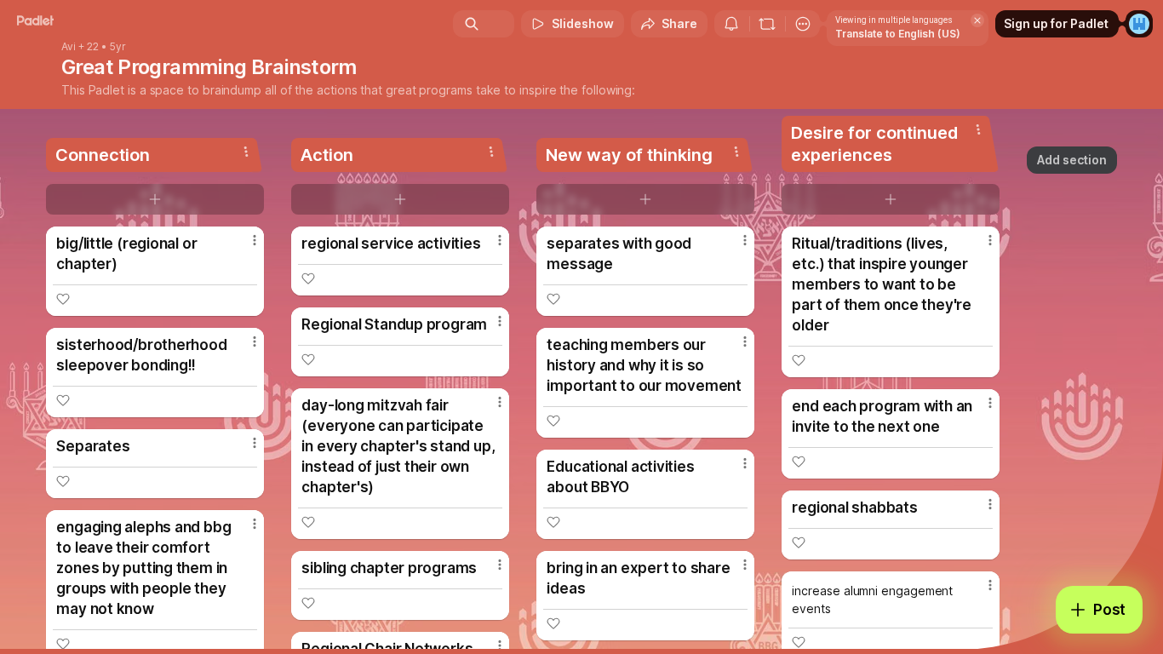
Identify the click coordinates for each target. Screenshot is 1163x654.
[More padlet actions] (803, 23)
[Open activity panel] (731, 23)
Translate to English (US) (897, 33)
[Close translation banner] (977, 20)
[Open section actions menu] (246, 151)
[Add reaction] (63, 299)
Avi (68, 47)
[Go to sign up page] (1139, 23)
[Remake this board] (767, 23)
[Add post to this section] (155, 199)
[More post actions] (254, 240)
